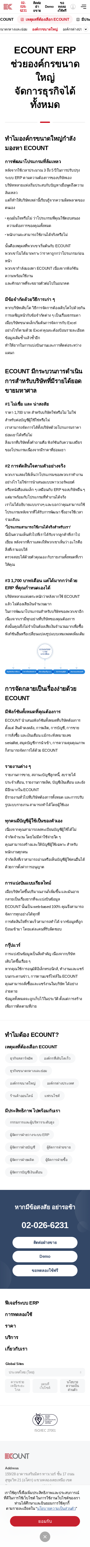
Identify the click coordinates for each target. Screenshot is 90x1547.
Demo (49, 6)
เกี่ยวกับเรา (16, 1348)
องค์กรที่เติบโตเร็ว (57, 1058)
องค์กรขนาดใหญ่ (45, 29)
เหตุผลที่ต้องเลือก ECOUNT (47, 19)
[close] (45, 1537)
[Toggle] (86, 29)
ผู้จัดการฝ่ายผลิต (22, 1160)
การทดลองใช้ (18, 1314)
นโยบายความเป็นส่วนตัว (72, 1386)
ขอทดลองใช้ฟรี (62, 6)
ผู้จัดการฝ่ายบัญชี (22, 1147)
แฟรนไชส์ (52, 1096)
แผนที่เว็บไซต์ (45, 1386)
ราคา (10, 1325)
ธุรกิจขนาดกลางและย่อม (28, 1071)
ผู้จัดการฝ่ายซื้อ (57, 1160)
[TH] (8, 6)
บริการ (11, 1337)
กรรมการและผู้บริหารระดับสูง (32, 1122)
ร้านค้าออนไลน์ (21, 1096)
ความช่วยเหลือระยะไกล (17, 1386)
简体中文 (17, 1296)
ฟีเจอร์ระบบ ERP (22, 1303)
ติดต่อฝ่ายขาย (37, 6)
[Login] (73, 6)
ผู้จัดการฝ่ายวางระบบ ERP (29, 1135)
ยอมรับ (45, 1521)
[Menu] (85, 6)
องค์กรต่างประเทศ (76, 29)
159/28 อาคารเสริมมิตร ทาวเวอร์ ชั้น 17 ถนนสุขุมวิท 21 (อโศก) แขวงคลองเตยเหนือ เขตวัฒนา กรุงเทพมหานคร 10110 (39, 1480)
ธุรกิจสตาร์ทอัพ (21, 1058)
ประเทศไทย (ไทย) (21, 1372)
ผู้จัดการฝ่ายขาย (59, 1147)
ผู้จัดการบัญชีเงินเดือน (26, 1172)
